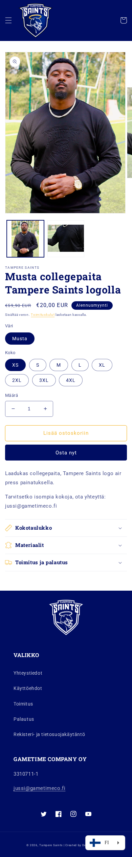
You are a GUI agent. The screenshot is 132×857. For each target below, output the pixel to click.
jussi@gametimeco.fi (39, 788)
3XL (44, 380)
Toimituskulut (42, 315)
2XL (17, 380)
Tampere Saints (51, 845)
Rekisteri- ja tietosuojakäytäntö (49, 734)
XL (102, 365)
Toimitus (23, 704)
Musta (19, 338)
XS (15, 365)
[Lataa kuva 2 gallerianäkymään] (66, 239)
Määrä (11, 395)
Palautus (24, 719)
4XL (70, 380)
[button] (8, 20)
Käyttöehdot (28, 688)
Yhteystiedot (28, 673)
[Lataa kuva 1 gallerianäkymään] (25, 239)
